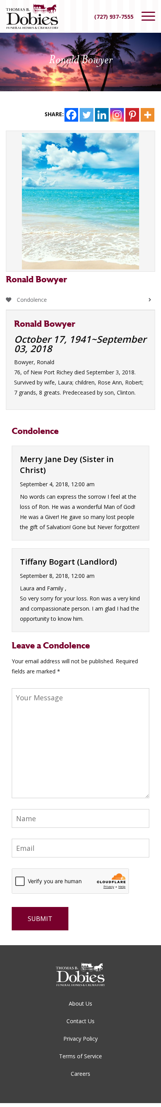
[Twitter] (86, 115)
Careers (80, 1073)
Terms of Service (80, 1056)
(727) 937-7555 (114, 16)
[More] (147, 115)
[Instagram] (117, 115)
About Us (80, 1003)
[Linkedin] (102, 115)
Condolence (31, 299)
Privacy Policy (80, 1038)
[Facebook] (71, 115)
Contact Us (80, 1021)
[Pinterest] (132, 115)
